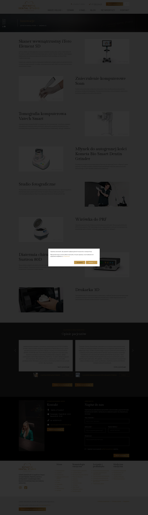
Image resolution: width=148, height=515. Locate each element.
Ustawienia (80, 262)
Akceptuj (91, 262)
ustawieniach (66, 256)
